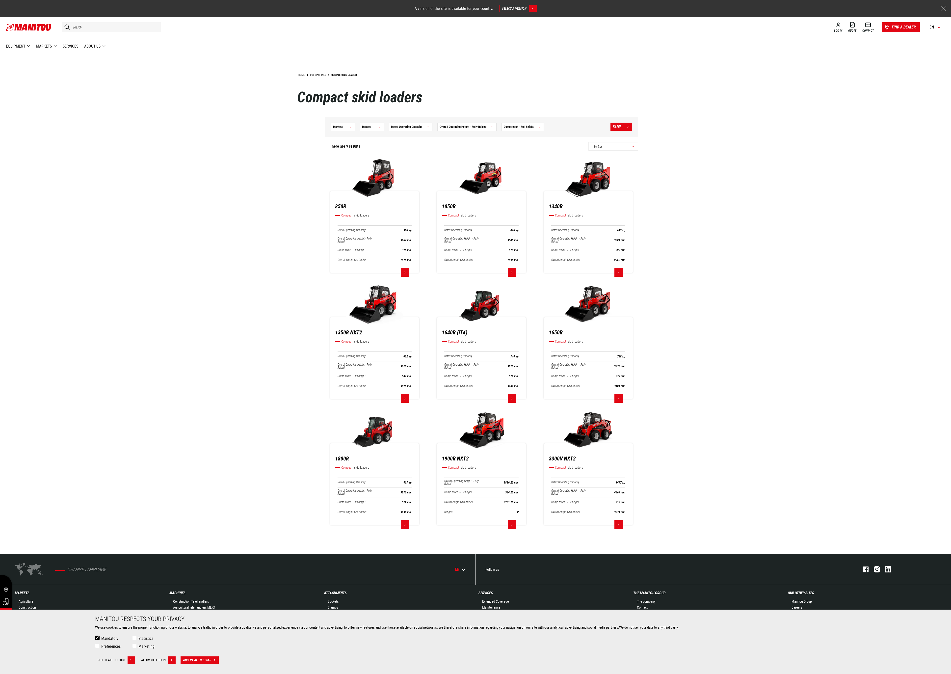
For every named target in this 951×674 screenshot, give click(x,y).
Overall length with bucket (352, 260)
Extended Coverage (495, 601)
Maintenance (491, 607)
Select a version (514, 8)
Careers (797, 607)
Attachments (335, 593)
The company (646, 601)
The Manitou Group (649, 593)
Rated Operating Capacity (352, 230)
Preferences (111, 646)
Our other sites (801, 593)
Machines (177, 593)
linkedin (885, 569)
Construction (27, 607)
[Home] (29, 27)
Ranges (448, 512)
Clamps (333, 607)
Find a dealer (904, 27)
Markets (22, 593)
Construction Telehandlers (191, 601)
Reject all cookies (111, 660)
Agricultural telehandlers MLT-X (194, 607)
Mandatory (109, 638)
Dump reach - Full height (351, 250)
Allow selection (153, 660)
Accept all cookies (197, 660)
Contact (642, 607)
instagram (874, 569)
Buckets (333, 601)
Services (485, 593)
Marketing (146, 646)
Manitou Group (802, 601)
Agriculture (26, 601)
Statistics (145, 638)
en (457, 569)
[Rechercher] (66, 27)
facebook (863, 569)
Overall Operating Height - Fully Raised (355, 240)
